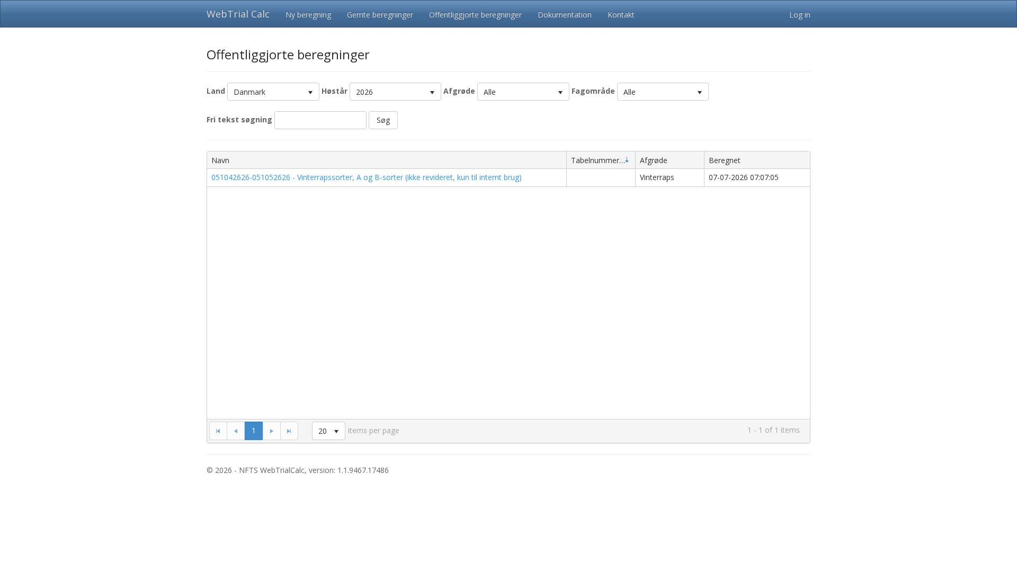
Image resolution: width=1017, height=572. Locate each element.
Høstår (334, 91)
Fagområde (593, 91)
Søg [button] (383, 120)
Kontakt (621, 15)
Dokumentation (565, 15)
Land (216, 91)
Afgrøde (459, 91)
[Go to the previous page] (236, 431)
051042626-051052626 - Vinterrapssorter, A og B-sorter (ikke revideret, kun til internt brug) (366, 177)
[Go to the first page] (218, 431)
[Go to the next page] (271, 431)
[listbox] (273, 92)
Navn (220, 160)
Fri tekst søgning (239, 119)
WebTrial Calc (238, 13)
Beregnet (725, 160)
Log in (799, 15)
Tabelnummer (595, 160)
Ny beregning (308, 15)
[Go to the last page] (289, 431)
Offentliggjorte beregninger (475, 15)
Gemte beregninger (380, 15)
